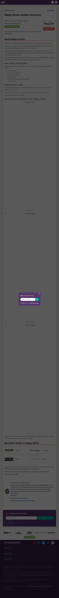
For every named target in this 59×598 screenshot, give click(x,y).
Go (37, 299)
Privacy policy (36, 303)
